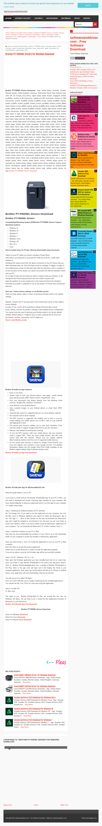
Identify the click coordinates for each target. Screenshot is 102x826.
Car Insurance (92, 88)
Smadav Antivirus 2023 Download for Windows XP (33, 709)
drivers (86, 18)
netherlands (28, 48)
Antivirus (38, 18)
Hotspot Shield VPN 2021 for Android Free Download (85, 192)
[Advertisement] (35, 72)
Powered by (85, 818)
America (9, 46)
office (77, 18)
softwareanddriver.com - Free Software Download (30, 818)
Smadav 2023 (75, 85)
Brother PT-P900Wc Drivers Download (23, 171)
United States (20, 50)
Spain (46, 48)
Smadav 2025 (82, 88)
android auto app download (79, 72)
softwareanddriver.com (59, 818)
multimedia (66, 18)
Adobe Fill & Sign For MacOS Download (85, 275)
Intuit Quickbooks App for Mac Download (85, 254)
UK (57, 48)
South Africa (40, 48)
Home (9, 18)
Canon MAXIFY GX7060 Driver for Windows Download (34, 686)
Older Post (64, 805)
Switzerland (52, 48)
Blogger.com (93, 818)
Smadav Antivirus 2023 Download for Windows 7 (33, 720)
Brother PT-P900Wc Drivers (36, 46)
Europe (53, 46)
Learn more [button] (9, 7)
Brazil (20, 46)
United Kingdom (10, 50)
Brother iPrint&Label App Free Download (21, 604)
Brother (25, 46)
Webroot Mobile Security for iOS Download (84, 100)
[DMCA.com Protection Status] (77, 59)
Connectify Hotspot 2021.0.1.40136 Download (85, 233)
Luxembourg (20, 48)
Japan (14, 48)
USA (26, 50)
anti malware (52, 18)
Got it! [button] (88, 5)
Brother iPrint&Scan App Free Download (21, 453)
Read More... (27, 682)
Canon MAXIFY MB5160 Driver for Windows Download (34, 675)
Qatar (34, 48)
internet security (23, 18)
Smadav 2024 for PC (88, 70)
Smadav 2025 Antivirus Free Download (83, 173)
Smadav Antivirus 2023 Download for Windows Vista (34, 697)
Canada (48, 46)
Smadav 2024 (75, 70)
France (59, 46)
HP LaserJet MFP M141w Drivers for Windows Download (85, 213)
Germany (8, 48)
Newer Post (7, 805)
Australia (15, 46)
